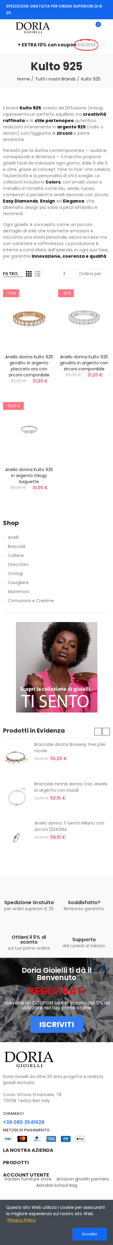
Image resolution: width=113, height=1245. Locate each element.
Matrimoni (18, 592)
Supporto (84, 939)
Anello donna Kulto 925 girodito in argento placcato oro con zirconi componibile (29, 366)
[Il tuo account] (107, 28)
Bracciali (16, 546)
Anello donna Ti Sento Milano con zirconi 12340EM (69, 826)
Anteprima (40, 295)
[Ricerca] (85, 27)
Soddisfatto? (84, 902)
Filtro (10, 274)
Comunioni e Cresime (31, 601)
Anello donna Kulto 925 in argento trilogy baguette (29, 476)
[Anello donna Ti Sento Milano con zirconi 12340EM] (16, 836)
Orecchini (18, 564)
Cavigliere (18, 583)
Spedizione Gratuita (29, 902)
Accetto (89, 1234)
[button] (98, 731)
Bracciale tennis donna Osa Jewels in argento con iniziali (70, 787)
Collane (16, 555)
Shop (11, 523)
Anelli (13, 537)
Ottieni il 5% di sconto (29, 939)
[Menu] (6, 28)
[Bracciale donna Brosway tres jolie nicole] (16, 758)
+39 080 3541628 (23, 1122)
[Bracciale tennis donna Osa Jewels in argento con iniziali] (16, 797)
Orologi (15, 574)
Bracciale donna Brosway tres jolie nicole (69, 747)
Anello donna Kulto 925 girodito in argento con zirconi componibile (84, 363)
